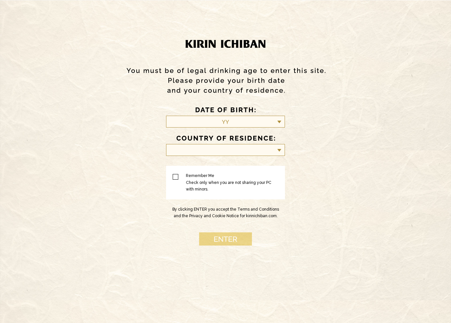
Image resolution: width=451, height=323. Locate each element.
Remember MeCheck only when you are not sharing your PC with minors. (228, 182)
